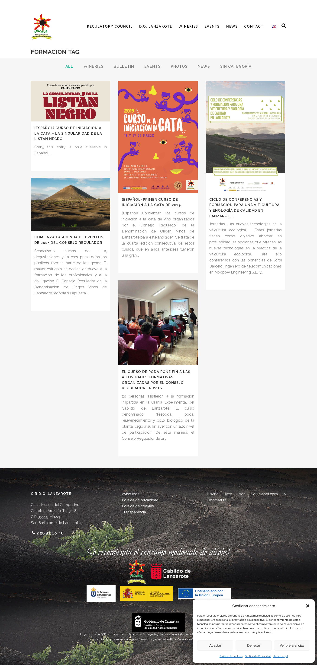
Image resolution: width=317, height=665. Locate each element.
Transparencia (134, 512)
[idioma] (273, 27)
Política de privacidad (140, 500)
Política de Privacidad (258, 656)
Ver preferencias (292, 645)
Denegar (253, 645)
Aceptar (215, 645)
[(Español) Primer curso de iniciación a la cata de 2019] (158, 137)
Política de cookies (231, 656)
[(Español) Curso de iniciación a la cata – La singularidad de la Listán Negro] (70, 101)
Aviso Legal (280, 656)
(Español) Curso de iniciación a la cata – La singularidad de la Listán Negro (68, 133)
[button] (307, 606)
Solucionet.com (264, 494)
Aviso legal (131, 494)
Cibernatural (217, 500)
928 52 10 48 (50, 533)
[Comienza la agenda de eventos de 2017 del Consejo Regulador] (70, 204)
